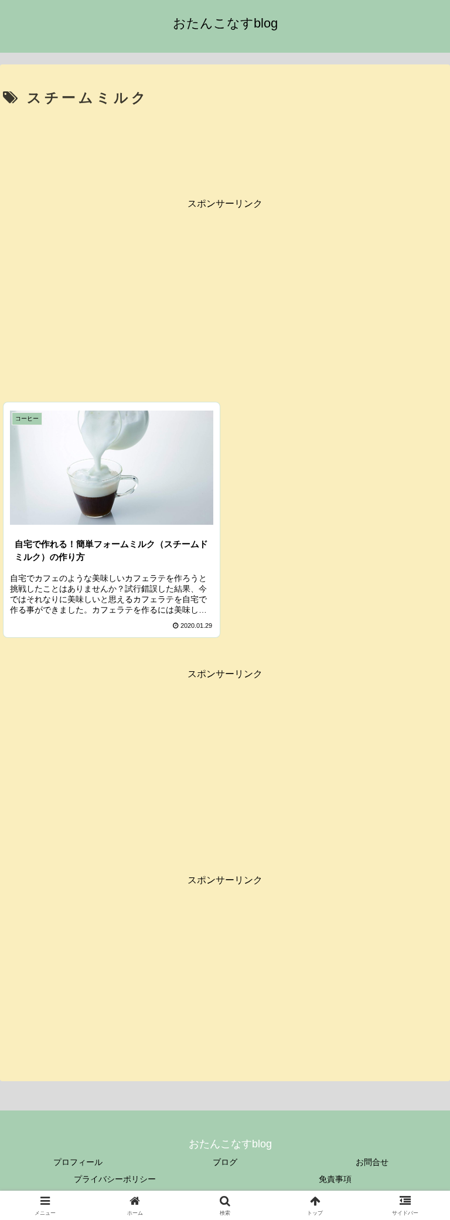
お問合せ (372, 1162)
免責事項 (335, 1179)
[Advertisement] (225, 144)
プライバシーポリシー (115, 1179)
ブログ (225, 1162)
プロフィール (78, 1162)
